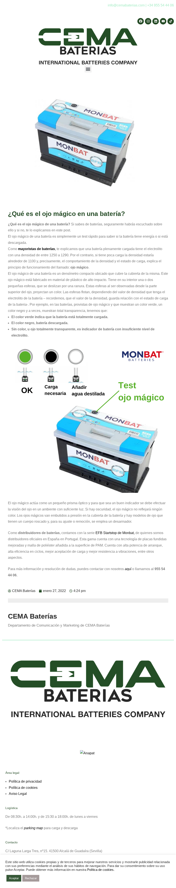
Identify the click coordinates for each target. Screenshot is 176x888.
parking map (33, 828)
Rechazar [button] (31, 878)
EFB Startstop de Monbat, (115, 533)
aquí (128, 569)
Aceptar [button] (14, 878)
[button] (88, 69)
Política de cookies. (100, 869)
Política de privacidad (25, 781)
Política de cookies (23, 787)
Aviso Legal (18, 793)
